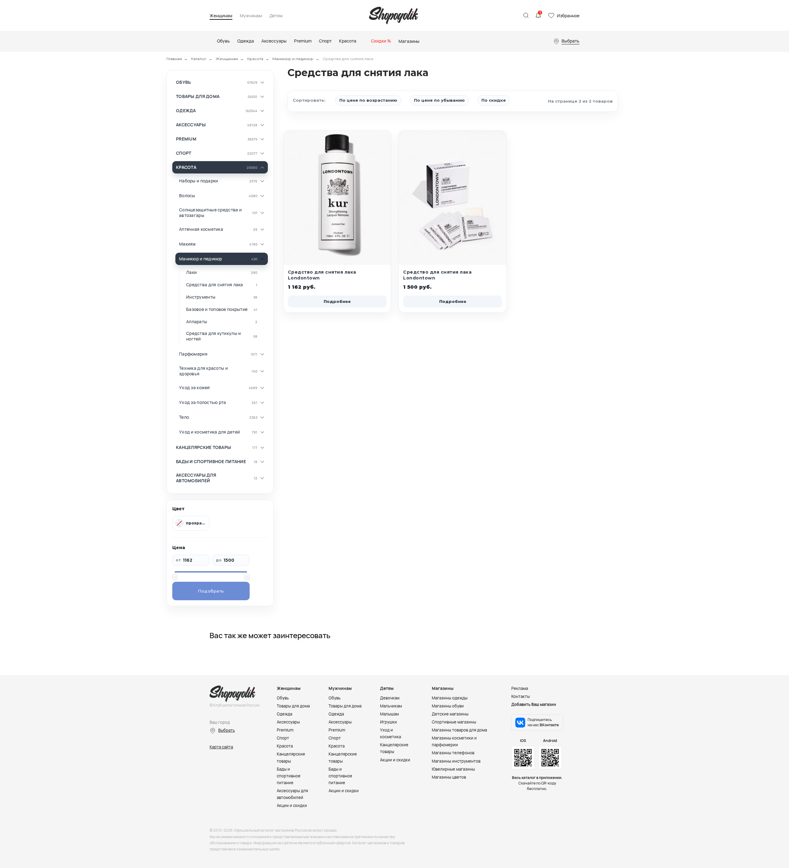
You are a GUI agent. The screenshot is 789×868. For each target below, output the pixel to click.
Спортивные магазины (454, 722)
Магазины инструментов (456, 761)
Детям (276, 15)
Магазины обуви (448, 706)
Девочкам (389, 698)
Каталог (198, 58)
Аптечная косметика (201, 229)
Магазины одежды (450, 698)
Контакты (520, 696)
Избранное (568, 15)
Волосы (187, 195)
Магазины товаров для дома (459, 730)
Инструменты (200, 297)
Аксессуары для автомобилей (196, 477)
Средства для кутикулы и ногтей (213, 336)
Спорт (183, 153)
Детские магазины (450, 714)
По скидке (493, 100)
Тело (184, 417)
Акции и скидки (292, 805)
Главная (174, 58)
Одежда (186, 110)
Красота (255, 58)
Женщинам (221, 15)
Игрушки (388, 722)
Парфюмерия (193, 354)
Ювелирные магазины (453, 769)
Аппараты (196, 321)
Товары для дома (197, 96)
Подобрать (211, 591)
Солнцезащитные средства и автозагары (210, 212)
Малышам (389, 714)
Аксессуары (191, 125)
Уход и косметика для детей (209, 432)
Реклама (519, 688)
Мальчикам (391, 706)
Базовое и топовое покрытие (216, 309)
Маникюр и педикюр (292, 58)
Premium (186, 139)
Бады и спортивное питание (211, 461)
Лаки (191, 272)
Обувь (183, 82)
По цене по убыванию (439, 100)
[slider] (175, 576)
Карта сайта (221, 747)
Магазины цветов (449, 777)
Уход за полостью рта (202, 402)
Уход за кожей (194, 387)
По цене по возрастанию (368, 100)
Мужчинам (251, 15)
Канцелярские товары (203, 447)
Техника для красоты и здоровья (203, 370)
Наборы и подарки (198, 181)
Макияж (187, 244)
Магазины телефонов (453, 753)
